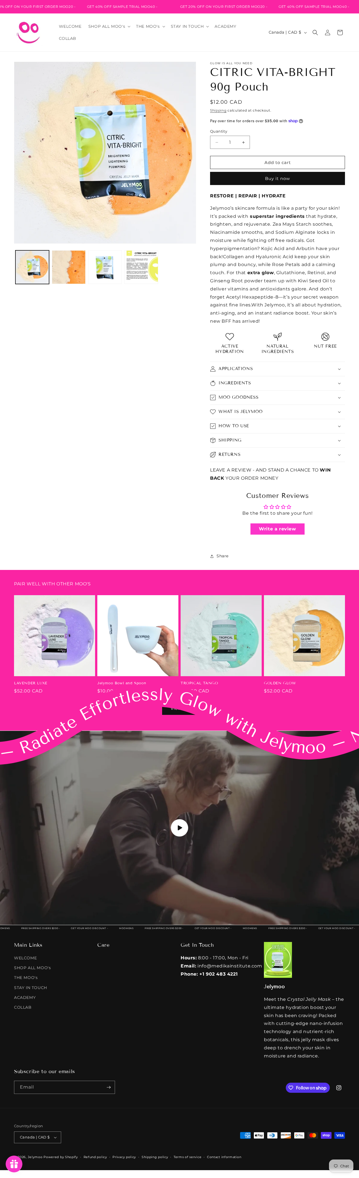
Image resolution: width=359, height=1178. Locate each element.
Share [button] (223, 555)
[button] (109, 26)
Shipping (218, 110)
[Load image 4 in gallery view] (141, 267)
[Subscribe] (108, 1087)
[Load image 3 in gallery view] (105, 267)
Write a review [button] (277, 529)
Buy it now (277, 178)
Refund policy (95, 1157)
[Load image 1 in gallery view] (32, 267)
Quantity (218, 131)
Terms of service (187, 1157)
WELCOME (25, 957)
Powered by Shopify (60, 1157)
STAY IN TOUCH (30, 987)
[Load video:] (179, 828)
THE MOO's (26, 977)
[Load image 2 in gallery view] (69, 267)
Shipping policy (155, 1157)
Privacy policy (124, 1157)
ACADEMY (25, 997)
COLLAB (23, 1007)
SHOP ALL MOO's (32, 967)
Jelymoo (35, 1157)
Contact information (224, 1157)
